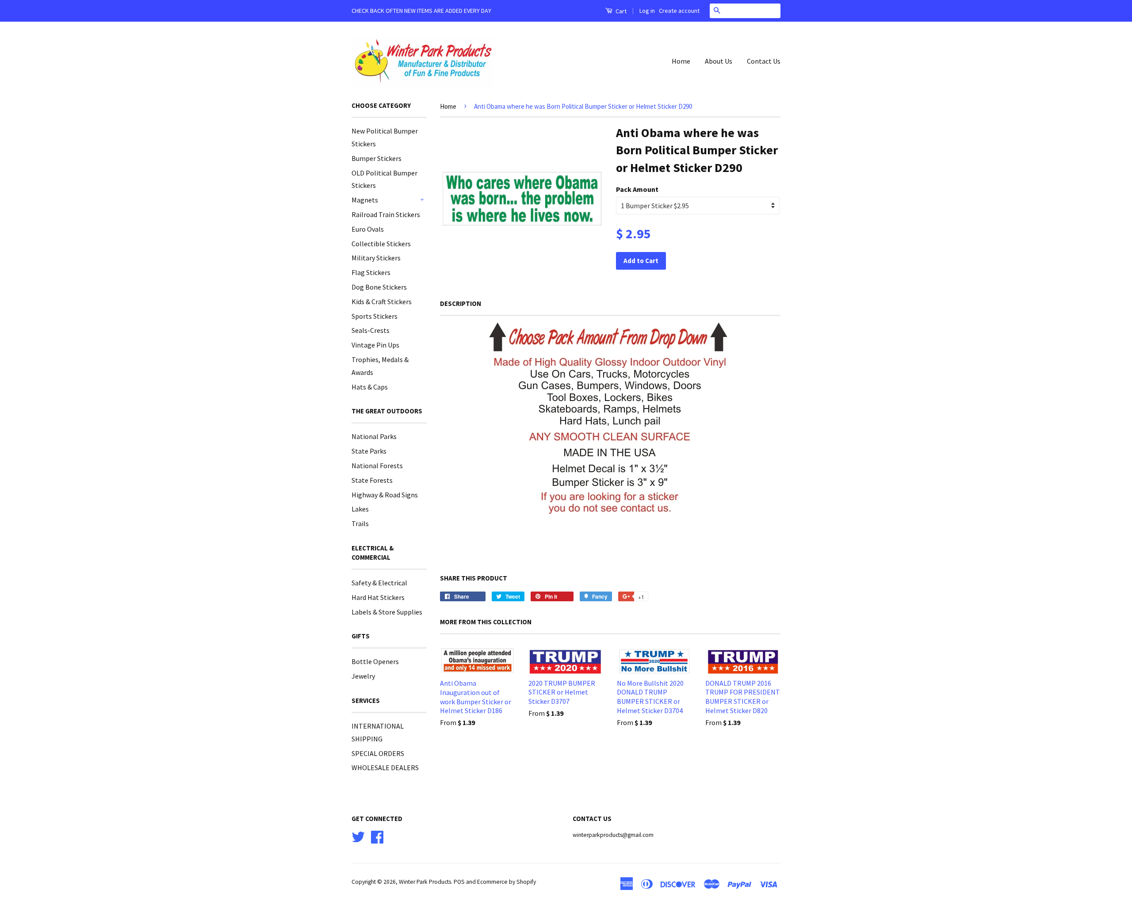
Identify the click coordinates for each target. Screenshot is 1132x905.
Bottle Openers (375, 661)
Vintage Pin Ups (375, 344)
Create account (679, 11)
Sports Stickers (375, 316)
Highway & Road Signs (385, 494)
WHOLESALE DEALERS (385, 767)
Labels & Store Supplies (387, 611)
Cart (620, 11)
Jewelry (363, 676)
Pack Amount (637, 189)
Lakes (360, 508)
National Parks (374, 436)
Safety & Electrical (379, 582)
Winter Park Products (425, 882)
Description (460, 303)
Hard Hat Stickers (378, 597)
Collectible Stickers (381, 243)
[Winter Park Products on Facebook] (377, 836)
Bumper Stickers (377, 158)
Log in (647, 11)
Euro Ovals (368, 229)
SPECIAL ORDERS (378, 753)
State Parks (369, 451)
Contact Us (763, 61)
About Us (718, 61)
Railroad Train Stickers (386, 214)
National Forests (377, 465)
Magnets (365, 199)
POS (459, 882)
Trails (360, 523)
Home (681, 61)
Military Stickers (376, 257)
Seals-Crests (371, 330)
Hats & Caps (370, 386)
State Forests (372, 480)
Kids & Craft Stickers (382, 301)
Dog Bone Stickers (379, 287)
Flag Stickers (371, 272)
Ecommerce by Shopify (506, 882)
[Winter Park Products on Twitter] (358, 836)
